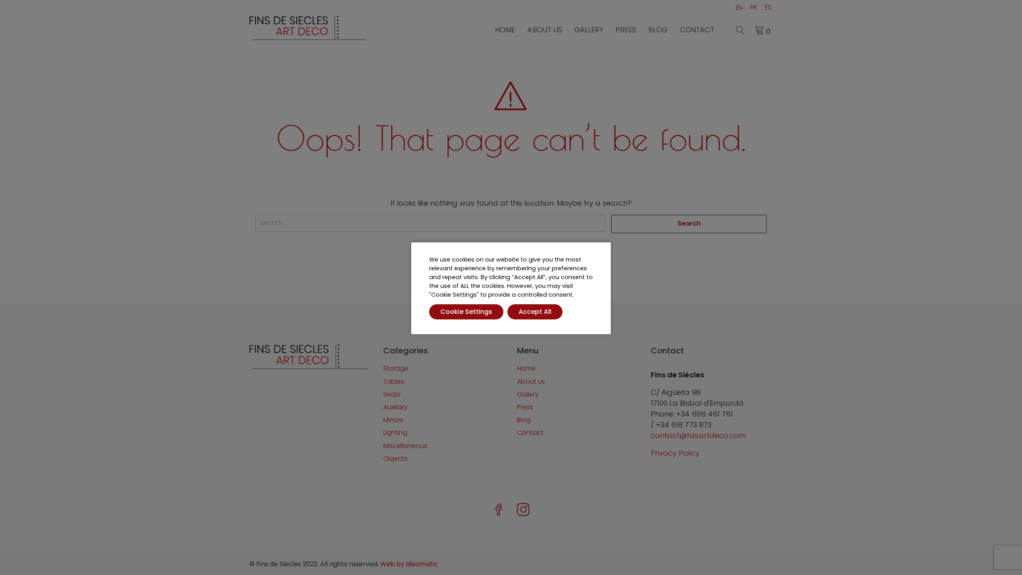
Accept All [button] (535, 311)
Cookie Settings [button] (466, 311)
